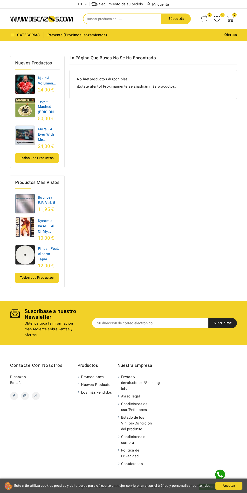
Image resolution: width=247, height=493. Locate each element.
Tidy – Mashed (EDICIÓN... (47, 107)
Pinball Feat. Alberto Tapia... (48, 254)
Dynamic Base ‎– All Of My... (46, 226)
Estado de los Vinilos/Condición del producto (136, 423)
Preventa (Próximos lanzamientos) (77, 35)
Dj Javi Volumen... (47, 80)
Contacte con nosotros (36, 365)
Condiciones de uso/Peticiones (134, 406)
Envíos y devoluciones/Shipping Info (138, 382)
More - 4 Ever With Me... (46, 134)
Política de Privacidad (130, 453)
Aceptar (229, 485)
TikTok (36, 396)
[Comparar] (204, 18)
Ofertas (230, 34)
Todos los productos (37, 157)
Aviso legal (130, 396)
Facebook (14, 396)
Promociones (92, 377)
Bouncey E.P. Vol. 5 (46, 200)
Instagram (25, 396)
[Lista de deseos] (217, 19)
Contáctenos (132, 463)
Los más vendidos (96, 392)
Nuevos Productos (96, 384)
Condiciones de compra (134, 439)
